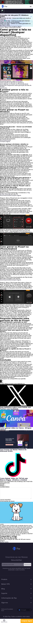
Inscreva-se (27, 564)
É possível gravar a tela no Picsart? (11, 81)
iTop (16, 548)
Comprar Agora (26, 621)
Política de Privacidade (7, 609)
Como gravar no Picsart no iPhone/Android (14, 84)
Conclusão (3, 88)
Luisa (2, 37)
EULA (2, 610)
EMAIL (2, 485)
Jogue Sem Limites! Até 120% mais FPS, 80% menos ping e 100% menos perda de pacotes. (17, 2)
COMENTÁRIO (4, 487)
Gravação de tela (15, 27)
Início (2, 27)
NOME (2, 484)
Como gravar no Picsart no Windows (12, 82)
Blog (6, 27)
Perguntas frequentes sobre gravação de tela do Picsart (15, 85)
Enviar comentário (5, 499)
